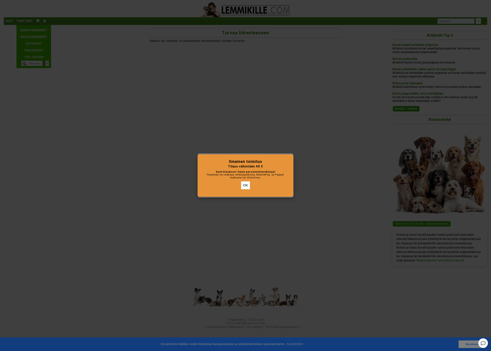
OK (245, 185)
